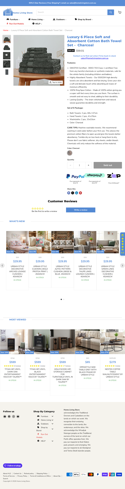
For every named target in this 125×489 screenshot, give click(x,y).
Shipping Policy (41, 473)
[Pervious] (2, 265)
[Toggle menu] (52, 416)
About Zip (56, 476)
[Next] (122, 265)
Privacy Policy (22, 476)
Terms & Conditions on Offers (40, 476)
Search (5, 479)
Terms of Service (9, 476)
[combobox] (72, 12)
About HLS (7, 473)
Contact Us (17, 473)
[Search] (110, 12)
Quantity (70, 160)
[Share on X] (72, 192)
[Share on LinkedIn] (76, 192)
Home (5, 30)
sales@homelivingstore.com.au (94, 58)
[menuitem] (14, 19)
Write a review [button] (80, 210)
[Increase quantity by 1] (88, 165)
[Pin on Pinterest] (80, 192)
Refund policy (29, 473)
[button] (9, 366)
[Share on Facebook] (68, 192)
